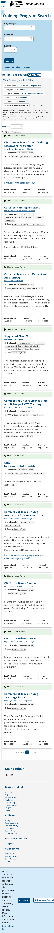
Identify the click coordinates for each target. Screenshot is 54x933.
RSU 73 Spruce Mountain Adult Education (19, 211)
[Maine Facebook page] (7, 775)
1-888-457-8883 (10, 854)
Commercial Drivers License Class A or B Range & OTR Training (26, 402)
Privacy (7, 820)
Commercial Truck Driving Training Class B (21, 695)
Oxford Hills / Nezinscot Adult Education (19, 149)
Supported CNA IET (16, 336)
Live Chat (8, 861)
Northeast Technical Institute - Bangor (18, 518)
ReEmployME (10, 843)
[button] (3, 4)
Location (8, 34)
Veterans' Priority (11, 826)
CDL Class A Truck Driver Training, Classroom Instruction (26, 144)
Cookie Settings (11, 833)
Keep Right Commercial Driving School (18, 700)
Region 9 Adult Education (13, 281)
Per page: (6, 126)
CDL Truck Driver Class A (20, 583)
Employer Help (10, 800)
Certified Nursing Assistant (22, 207)
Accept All (24, 900)
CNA (7, 463)
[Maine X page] (12, 775)
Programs (8, 808)
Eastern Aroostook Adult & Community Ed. (20, 466)
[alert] (27, 136)
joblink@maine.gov (12, 856)
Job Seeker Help (11, 797)
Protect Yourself (11, 805)
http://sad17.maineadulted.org (18, 182)
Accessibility (9, 828)
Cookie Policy (10, 831)
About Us (8, 792)
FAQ (6, 795)
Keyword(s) (10, 23)
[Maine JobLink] (27, 4)
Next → (37, 752)
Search (9, 61)
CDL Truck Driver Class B (20, 638)
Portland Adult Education (13, 339)
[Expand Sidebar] (2, 12)
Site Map (8, 810)
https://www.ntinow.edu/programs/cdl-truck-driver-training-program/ (25, 557)
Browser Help (10, 802)
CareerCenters (10, 859)
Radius (7, 45)
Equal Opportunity (12, 823)
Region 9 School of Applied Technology (19, 586)
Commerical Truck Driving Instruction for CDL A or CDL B (23, 513)
